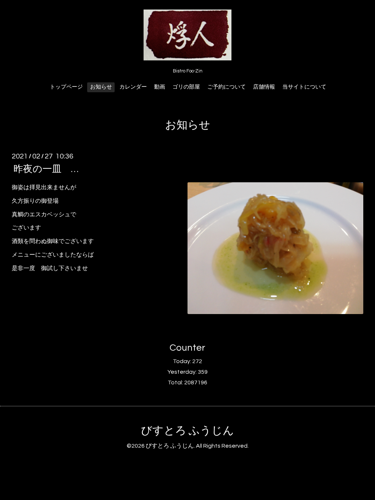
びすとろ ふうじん (187, 430)
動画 (159, 87)
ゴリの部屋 (186, 87)
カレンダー (133, 87)
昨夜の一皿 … (46, 169)
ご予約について (226, 87)
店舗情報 (264, 87)
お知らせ (101, 87)
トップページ (66, 87)
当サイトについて (304, 87)
